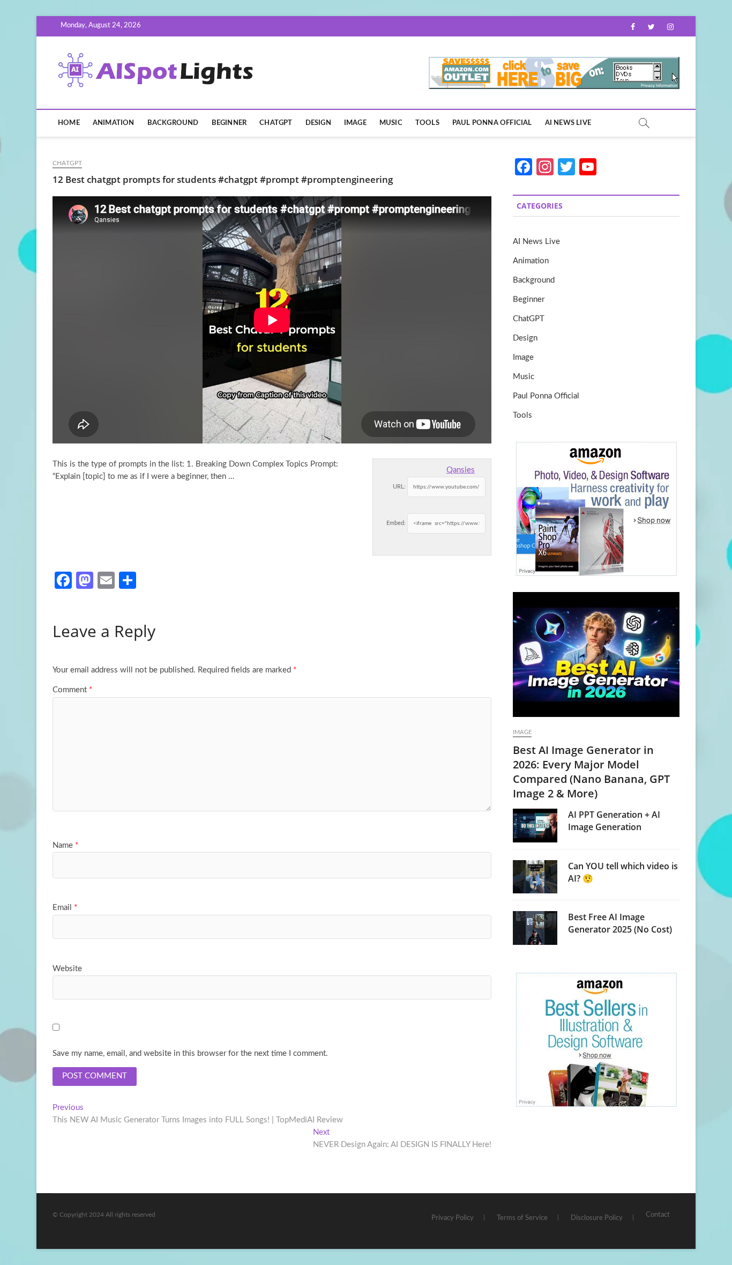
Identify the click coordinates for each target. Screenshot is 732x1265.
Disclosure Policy (597, 1218)
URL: (399, 487)
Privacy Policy (452, 1218)
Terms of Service (522, 1218)
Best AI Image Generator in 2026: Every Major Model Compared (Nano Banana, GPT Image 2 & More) (591, 772)
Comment (72, 690)
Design (318, 123)
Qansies (460, 470)
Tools (427, 123)
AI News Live (568, 123)
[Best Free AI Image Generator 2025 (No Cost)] (535, 927)
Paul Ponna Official (492, 123)
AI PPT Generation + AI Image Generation (614, 821)
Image (355, 123)
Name (65, 845)
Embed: (396, 523)
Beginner (229, 123)
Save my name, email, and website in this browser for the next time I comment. (190, 1053)
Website (67, 969)
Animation (114, 123)
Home (69, 123)
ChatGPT (275, 123)
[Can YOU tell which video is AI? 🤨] (535, 876)
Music (390, 123)
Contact (658, 1214)
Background (173, 123)
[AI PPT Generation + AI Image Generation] (535, 825)
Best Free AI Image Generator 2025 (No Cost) (620, 923)
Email (65, 908)
